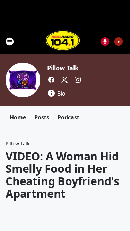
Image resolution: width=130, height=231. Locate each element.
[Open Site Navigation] (10, 41)
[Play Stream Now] (118, 41)
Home (18, 117)
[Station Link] (62, 41)
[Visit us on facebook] (51, 79)
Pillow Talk (63, 68)
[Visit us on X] (64, 79)
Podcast (68, 117)
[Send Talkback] (105, 41)
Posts (41, 117)
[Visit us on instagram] (77, 79)
